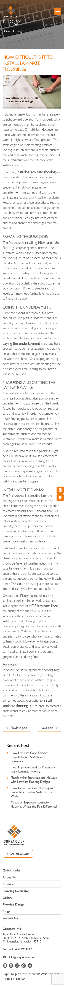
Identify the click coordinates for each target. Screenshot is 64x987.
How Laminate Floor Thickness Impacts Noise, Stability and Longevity (30, 757)
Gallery (8, 897)
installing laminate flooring (36, 171)
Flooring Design (14, 904)
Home (6, 31)
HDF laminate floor (43, 605)
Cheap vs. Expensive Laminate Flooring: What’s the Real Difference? (34, 804)
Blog (19, 31)
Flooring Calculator (16, 891)
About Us (9, 877)
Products (9, 884)
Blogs (6, 911)
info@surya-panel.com (22, 957)
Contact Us (10, 918)
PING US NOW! (14, 979)
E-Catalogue (18, 854)
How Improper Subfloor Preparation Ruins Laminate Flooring (33, 769)
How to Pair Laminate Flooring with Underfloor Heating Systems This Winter (33, 792)
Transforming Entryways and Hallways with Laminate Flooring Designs (34, 780)
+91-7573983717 (20, 949)
